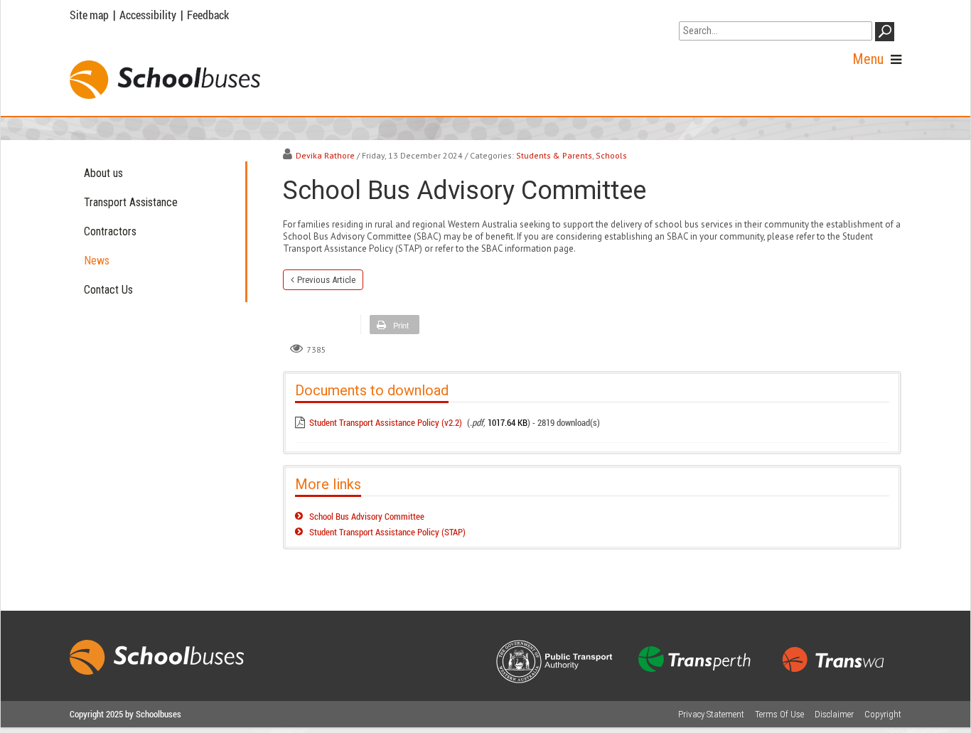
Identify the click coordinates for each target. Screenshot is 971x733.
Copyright (882, 714)
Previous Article (326, 279)
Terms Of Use (779, 714)
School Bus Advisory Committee (366, 516)
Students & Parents (554, 155)
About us (103, 173)
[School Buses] (165, 79)
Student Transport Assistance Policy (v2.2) (385, 422)
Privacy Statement (711, 714)
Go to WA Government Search (745, 12)
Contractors (110, 231)
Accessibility (147, 15)
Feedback (208, 15)
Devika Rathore (325, 155)
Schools (611, 155)
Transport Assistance (131, 202)
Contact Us (108, 289)
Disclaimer (834, 714)
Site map (89, 15)
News (96, 260)
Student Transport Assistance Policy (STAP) (387, 531)
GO (887, 34)
